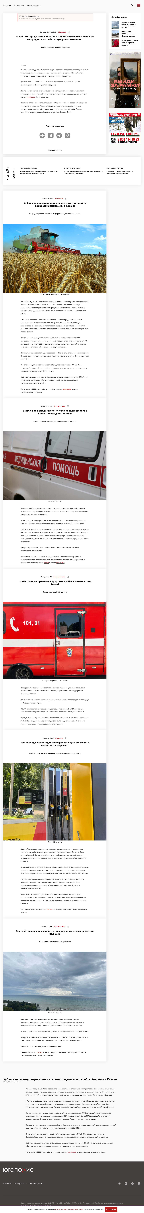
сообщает (31, 97)
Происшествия (59, 406)
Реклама (7, 5)
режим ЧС (60, 563)
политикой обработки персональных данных (69, 1209)
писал (49, 909)
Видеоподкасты (34, 5)
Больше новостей (55, 150)
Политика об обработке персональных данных (103, 1203)
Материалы (19, 5)
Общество (62, 32)
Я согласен (111, 1209)
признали (67, 389)
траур (46, 563)
